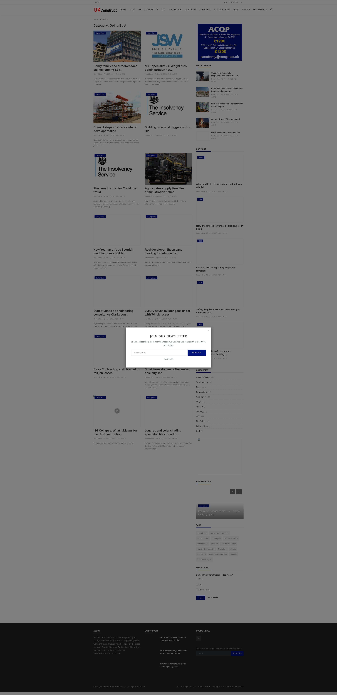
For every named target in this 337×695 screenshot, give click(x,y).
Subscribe (196, 352)
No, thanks (168, 359)
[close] (208, 330)
